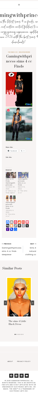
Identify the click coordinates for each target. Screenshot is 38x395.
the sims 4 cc (13, 52)
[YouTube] (27, 376)
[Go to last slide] (5, 303)
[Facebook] (11, 376)
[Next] (32, 303)
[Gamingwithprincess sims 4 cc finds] (23, 175)
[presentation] (19, 297)
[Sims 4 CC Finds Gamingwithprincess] (11, 175)
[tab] (15, 334)
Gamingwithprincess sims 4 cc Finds (10, 205)
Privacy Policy (24, 361)
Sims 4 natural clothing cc (30, 249)
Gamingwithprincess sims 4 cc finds (22, 182)
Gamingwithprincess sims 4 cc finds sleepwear (11, 249)
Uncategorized (24, 52)
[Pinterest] (22, 376)
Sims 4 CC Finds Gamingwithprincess (10, 182)
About (10, 361)
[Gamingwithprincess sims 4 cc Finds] (11, 198)
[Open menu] (19, 4)
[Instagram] (16, 376)
